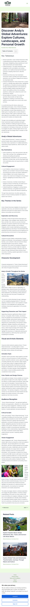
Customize (15, 600)
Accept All (15, 596)
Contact (15, 581)
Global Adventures (12, 47)
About (15, 580)
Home (15, 574)
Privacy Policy (15, 576)
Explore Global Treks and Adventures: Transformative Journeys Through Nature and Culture (14, 560)
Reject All (15, 604)
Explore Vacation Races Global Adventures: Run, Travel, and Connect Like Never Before (14, 534)
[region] (15, 595)
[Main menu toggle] (27, 3)
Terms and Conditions (15, 578)
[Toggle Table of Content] (15, 51)
